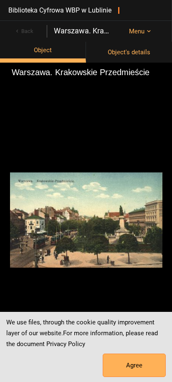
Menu (136, 31)
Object (43, 50)
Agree (134, 365)
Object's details (129, 52)
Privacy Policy (65, 344)
